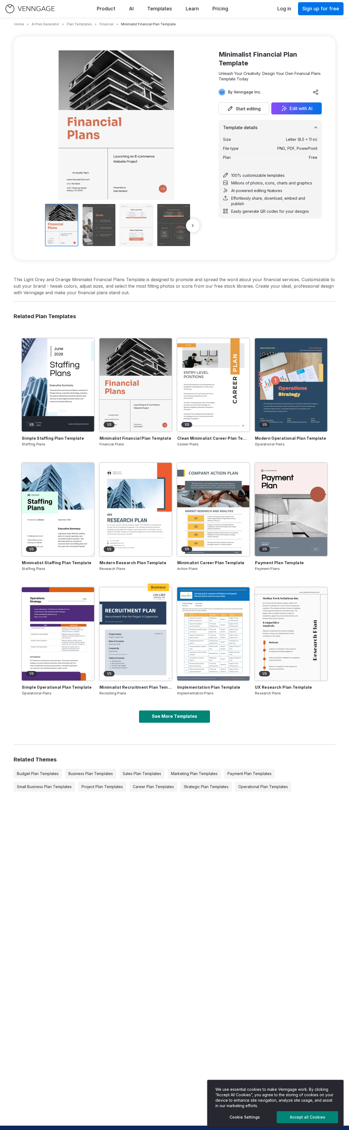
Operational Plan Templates (263, 786)
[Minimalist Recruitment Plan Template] (136, 634)
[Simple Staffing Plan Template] (58, 385)
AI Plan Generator (45, 24)
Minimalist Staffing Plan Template (57, 562)
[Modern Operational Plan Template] (291, 385)
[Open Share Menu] (316, 92)
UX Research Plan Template (283, 687)
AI (131, 8)
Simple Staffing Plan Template (53, 438)
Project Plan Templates (102, 786)
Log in (284, 8)
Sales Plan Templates (142, 773)
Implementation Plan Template (208, 687)
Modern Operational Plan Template (290, 438)
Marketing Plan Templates (194, 773)
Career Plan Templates (153, 786)
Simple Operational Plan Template (57, 687)
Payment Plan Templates (249, 773)
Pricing (220, 8)
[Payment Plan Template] (291, 509)
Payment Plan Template (279, 562)
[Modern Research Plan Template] (136, 509)
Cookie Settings (245, 1117)
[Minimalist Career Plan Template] (213, 509)
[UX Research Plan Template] (291, 634)
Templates (159, 8)
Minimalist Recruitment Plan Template (136, 687)
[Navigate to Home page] (30, 8)
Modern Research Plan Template (133, 562)
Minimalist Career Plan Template (211, 562)
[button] (244, 108)
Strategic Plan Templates (206, 786)
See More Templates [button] (174, 716)
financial (106, 24)
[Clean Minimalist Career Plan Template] (213, 385)
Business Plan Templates (90, 773)
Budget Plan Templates (38, 773)
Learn (192, 8)
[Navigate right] (193, 225)
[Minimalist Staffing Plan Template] (58, 509)
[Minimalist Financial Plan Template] (136, 385)
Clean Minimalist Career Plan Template (213, 438)
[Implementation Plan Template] (213, 634)
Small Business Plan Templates (44, 786)
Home (19, 24)
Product (106, 8)
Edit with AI (301, 108)
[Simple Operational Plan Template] (58, 634)
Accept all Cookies (307, 1117)
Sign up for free (320, 8)
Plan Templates (79, 24)
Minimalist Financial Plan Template (135, 438)
